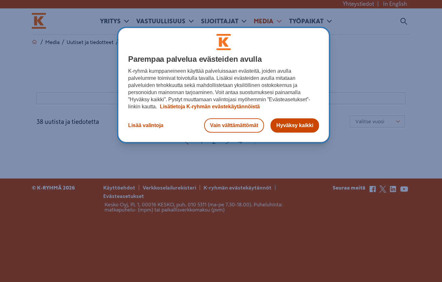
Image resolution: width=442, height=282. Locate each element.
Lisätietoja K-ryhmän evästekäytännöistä (209, 106)
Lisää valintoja (145, 125)
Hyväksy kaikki (294, 125)
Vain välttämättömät (234, 125)
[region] (223, 85)
